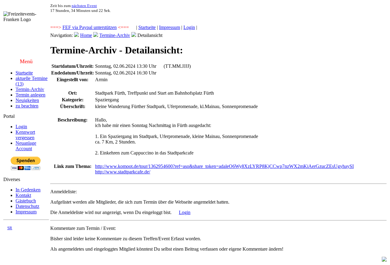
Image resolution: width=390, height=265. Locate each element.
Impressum (169, 27)
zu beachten (27, 105)
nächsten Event (84, 5)
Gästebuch (26, 200)
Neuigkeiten (27, 100)
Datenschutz (27, 206)
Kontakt (23, 195)
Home (86, 35)
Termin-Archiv (30, 89)
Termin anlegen (30, 94)
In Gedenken (28, 189)
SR (9, 228)
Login (189, 27)
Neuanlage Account (26, 145)
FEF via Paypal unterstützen (89, 27)
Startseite (147, 27)
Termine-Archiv (114, 35)
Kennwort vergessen (25, 134)
